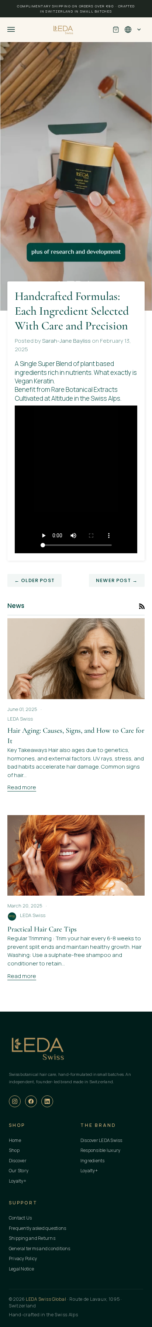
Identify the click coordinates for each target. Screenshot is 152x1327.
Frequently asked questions (37, 1228)
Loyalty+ (17, 1181)
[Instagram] (15, 1101)
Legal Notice (21, 1269)
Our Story (18, 1170)
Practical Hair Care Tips (42, 929)
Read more (21, 787)
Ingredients (92, 1160)
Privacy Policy (23, 1258)
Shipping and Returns (32, 1238)
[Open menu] (18, 29)
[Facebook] (31, 1101)
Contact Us (20, 1218)
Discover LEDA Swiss (101, 1140)
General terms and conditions (39, 1248)
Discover (18, 1160)
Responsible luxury (100, 1150)
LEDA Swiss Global (46, 1299)
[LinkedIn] (47, 1101)
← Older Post (34, 580)
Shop (14, 1150)
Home (15, 1140)
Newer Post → (117, 580)
